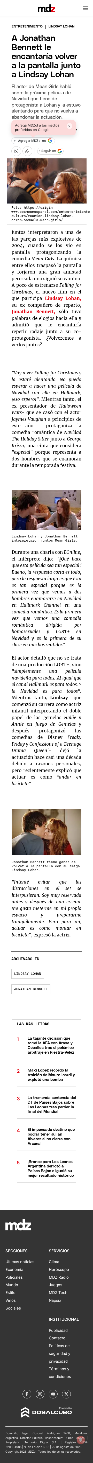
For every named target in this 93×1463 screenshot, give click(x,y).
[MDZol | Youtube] (53, 1394)
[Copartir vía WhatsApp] (16, 151)
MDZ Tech (58, 1292)
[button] (85, 8)
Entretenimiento (27, 26)
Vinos (10, 1300)
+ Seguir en (47, 151)
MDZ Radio (59, 1277)
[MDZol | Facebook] (27, 1394)
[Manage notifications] (81, 1440)
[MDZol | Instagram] (40, 1394)
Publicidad (58, 1330)
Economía (14, 1269)
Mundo (11, 1285)
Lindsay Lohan (62, 298)
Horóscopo (59, 1269)
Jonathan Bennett (30, 989)
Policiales (14, 1277)
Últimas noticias (19, 1261)
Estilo (10, 1292)
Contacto (57, 1338)
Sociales (13, 1308)
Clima (54, 1261)
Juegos (55, 1285)
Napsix (55, 1300)
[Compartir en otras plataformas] (27, 151)
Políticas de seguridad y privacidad (59, 1353)
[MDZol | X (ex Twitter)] (66, 1394)
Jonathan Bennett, (35, 311)
